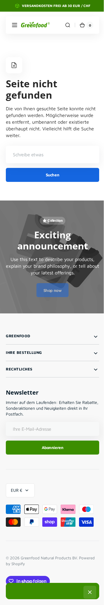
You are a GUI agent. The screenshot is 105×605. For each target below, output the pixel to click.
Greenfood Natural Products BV (49, 558)
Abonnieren (50, 447)
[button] (14, 25)
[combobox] (50, 154)
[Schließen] (87, 592)
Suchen (50, 174)
